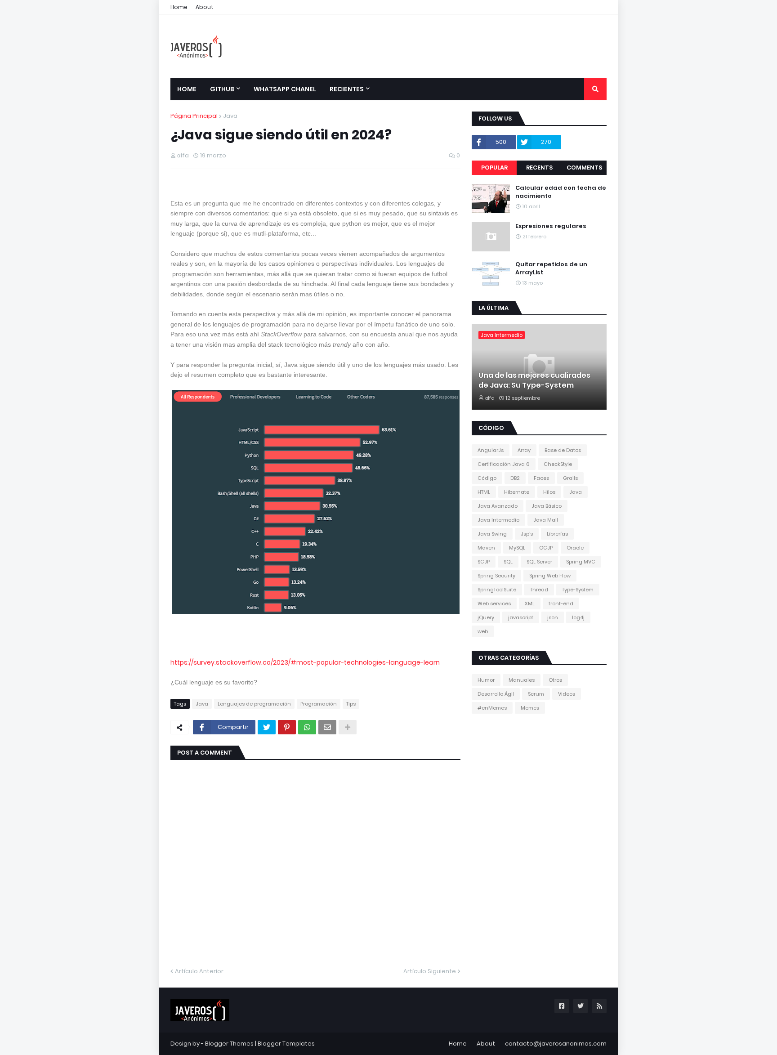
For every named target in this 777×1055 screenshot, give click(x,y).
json (552, 617)
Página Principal (194, 116)
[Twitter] (267, 727)
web (483, 631)
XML (530, 603)
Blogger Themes (229, 1043)
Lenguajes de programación (254, 703)
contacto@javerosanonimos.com (556, 1043)
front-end (561, 603)
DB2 (515, 478)
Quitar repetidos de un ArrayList (551, 268)
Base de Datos (563, 450)
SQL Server (539, 561)
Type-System (578, 589)
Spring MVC (580, 561)
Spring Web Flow (550, 575)
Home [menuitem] (186, 89)
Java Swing (492, 533)
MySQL (517, 547)
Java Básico (546, 506)
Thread (539, 589)
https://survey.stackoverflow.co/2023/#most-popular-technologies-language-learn (305, 662)
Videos (566, 693)
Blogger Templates (286, 1043)
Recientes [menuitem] (347, 89)
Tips (351, 703)
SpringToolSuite (497, 589)
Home (179, 7)
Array (524, 450)
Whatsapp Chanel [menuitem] (285, 89)
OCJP (546, 547)
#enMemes (492, 707)
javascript (520, 617)
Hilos (549, 492)
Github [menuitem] (222, 89)
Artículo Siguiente (429, 971)
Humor (486, 680)
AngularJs (491, 450)
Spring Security (496, 575)
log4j (578, 617)
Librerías (557, 533)
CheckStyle (558, 464)
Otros (555, 680)
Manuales (522, 680)
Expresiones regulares (550, 226)
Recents (539, 167)
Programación (318, 703)
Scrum (536, 693)
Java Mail (545, 519)
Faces (541, 478)
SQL (508, 561)
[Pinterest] (287, 727)
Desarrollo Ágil (496, 693)
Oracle (575, 547)
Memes (530, 707)
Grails (570, 478)
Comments (584, 167)
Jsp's (527, 533)
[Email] (327, 727)
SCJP (484, 561)
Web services (494, 603)
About (205, 7)
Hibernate (516, 492)
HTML (484, 492)
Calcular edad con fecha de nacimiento (560, 192)
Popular (494, 167)
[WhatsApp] (307, 727)
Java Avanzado (498, 506)
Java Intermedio (498, 519)
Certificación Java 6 (504, 464)
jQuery (486, 617)
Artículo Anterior (199, 971)
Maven (486, 547)
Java (230, 116)
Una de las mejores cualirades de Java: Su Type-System (534, 380)
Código (487, 478)
